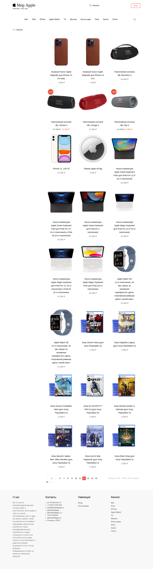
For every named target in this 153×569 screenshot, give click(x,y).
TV (65, 19)
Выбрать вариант (61, 52)
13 (88, 478)
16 (47, 482)
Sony (97, 19)
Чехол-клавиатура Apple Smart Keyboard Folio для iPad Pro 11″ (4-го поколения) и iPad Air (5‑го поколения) (61, 229)
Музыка (73, 19)
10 (76, 478)
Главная (19, 30)
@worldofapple (52, 510)
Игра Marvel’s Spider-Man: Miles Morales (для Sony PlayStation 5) (61, 459)
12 (84, 478)
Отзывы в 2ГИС (53, 520)
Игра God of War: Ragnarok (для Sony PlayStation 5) (93, 459)
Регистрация (83, 506)
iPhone (42, 19)
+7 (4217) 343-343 (54, 505)
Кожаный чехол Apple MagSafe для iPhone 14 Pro (93, 75)
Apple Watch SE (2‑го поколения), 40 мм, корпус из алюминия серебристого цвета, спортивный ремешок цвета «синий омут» (61, 352)
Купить (125, 52)
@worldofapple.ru (53, 518)
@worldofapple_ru (54, 513)
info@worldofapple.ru (55, 508)
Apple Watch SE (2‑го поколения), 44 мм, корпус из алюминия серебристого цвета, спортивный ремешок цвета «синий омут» (124, 289)
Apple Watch (54, 19)
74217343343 (52, 515)
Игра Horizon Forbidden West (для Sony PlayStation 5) (61, 409)
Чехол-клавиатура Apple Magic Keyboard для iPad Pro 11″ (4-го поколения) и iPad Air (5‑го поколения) (61, 286)
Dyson (105, 19)
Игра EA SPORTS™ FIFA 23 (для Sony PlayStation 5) (93, 409)
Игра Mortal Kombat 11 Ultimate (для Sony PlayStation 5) (124, 409)
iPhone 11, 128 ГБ (61, 169)
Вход (136, 6)
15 (96, 478)
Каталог (115, 497)
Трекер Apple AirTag (93, 169)
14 (92, 478)
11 (80, 478)
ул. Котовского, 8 (53, 502)
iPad (34, 19)
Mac (26, 19)
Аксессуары (86, 19)
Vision (114, 19)
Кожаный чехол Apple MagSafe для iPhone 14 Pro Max (61, 75)
